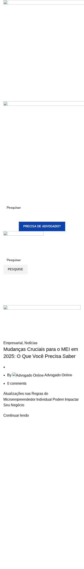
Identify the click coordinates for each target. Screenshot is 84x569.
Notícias (30, 343)
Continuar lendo (16, 415)
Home (7, 298)
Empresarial (13, 343)
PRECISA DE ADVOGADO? (42, 226)
